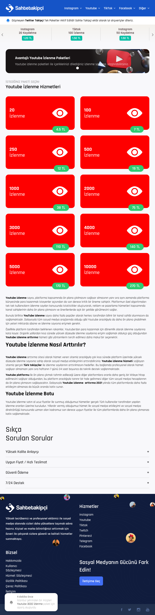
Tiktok (83, 525)
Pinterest (85, 536)
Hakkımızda (13, 561)
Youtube (91, 8)
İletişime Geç (91, 581)
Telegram (85, 541)
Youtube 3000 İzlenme (30, 604)
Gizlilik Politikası (17, 581)
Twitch (83, 530)
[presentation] (2, 34)
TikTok (108, 8)
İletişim (11, 591)
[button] (77, 68)
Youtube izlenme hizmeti (117, 361)
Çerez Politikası (16, 586)
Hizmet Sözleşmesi (19, 575)
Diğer (142, 8)
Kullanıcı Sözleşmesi (13, 568)
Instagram (71, 8)
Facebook (125, 8)
